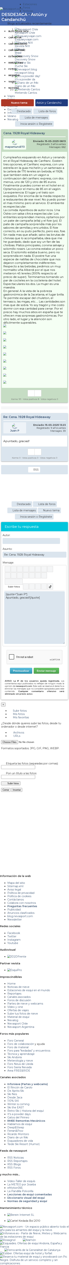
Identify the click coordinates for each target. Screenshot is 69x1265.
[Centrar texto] (32, 575)
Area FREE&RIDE (18, 1070)
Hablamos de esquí (19, 1124)
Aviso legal (14, 889)
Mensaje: (8, 562)
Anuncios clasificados (20, 913)
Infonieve (14, 75)
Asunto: (7, 549)
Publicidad (14, 909)
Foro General (15, 1040)
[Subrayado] (20, 569)
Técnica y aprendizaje (21, 1054)
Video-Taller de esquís (21, 1181)
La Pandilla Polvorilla (20, 1191)
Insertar (17, 789)
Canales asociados (19, 997)
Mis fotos (18, 714)
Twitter (11, 936)
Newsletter (14, 919)
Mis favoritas (20, 717)
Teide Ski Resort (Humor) (23, 1144)
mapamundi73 (15, 146)
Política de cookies (19, 896)
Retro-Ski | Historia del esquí (25, 1110)
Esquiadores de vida (20, 1140)
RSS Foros (14, 1167)
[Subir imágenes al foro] (14, 582)
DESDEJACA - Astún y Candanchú (24, 17)
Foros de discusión (19, 1000)
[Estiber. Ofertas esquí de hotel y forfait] (26, 1253)
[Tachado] (26, 569)
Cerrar (6, 789)
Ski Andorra (14, 1057)
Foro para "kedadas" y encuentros (28, 1050)
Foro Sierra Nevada (19, 1067)
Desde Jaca (14, 1097)
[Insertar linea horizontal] (14, 575)
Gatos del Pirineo (18, 1117)
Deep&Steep (15, 1127)
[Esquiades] (34, 1243)
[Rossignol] (7, 1240)
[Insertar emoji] (62, 594)
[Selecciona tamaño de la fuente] (50, 569)
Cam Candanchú (17, 44)
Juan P (14, 430)
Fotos (12, 69)
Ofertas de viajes (18, 1010)
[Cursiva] (14, 569)
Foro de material (18, 1047)
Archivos (18, 732)
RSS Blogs (14, 1164)
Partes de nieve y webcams (25, 1003)
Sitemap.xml (15, 886)
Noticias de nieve (18, 987)
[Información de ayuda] (62, 569)
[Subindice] (32, 569)
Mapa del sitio (16, 883)
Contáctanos (15, 899)
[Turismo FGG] (32, 1250)
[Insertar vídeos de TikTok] (50, 586)
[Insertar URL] (7, 575)
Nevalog (12, 1020)
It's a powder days (19, 1114)
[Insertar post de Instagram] (38, 586)
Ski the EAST (15, 1107)
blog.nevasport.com (20, 916)
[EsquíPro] (14, 970)
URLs (16, 736)
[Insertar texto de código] (26, 575)
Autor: (6, 535)
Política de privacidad (20, 893)
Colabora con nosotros (21, 903)
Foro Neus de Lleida (20, 1064)
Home (11, 983)
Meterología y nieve (20, 1060)
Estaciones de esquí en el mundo (28, 990)
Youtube (12, 943)
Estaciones (15, 56)
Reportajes (15, 62)
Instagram (14, 939)
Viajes (12, 81)
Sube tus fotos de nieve (22, 1013)
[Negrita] (7, 569)
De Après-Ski (15, 1090)
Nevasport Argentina (20, 1027)
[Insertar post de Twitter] (44, 586)
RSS (36, 469)
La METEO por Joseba (21, 1184)
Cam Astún (14, 37)
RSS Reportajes (17, 1161)
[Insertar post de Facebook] (32, 586)
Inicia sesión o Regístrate (36, 124)
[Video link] (44, 575)
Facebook (13, 933)
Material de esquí (18, 1017)
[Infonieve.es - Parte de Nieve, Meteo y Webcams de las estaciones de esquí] (34, 1233)
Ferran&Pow (15, 1130)
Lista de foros (47, 111)
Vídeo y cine (15, 1007)
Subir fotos (19, 710)
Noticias (13, 88)
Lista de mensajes (36, 117)
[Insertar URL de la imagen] (38, 575)
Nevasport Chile (17, 1023)
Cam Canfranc (16, 50)
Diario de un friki (17, 1137)
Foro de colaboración (20, 1044)
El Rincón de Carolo (19, 1087)
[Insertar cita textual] (20, 575)
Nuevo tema (19, 102)
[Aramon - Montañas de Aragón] (29, 1240)
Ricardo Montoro (18, 1134)
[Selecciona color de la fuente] (44, 569)
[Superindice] (38, 569)
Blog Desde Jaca (18, 31)
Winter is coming (18, 1104)
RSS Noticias (15, 1157)
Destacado (24, 111)
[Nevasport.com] (11, 8)
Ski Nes (12, 1094)
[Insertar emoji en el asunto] (63, 554)
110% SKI (13, 1100)
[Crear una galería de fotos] (26, 586)
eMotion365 (14, 1187)
